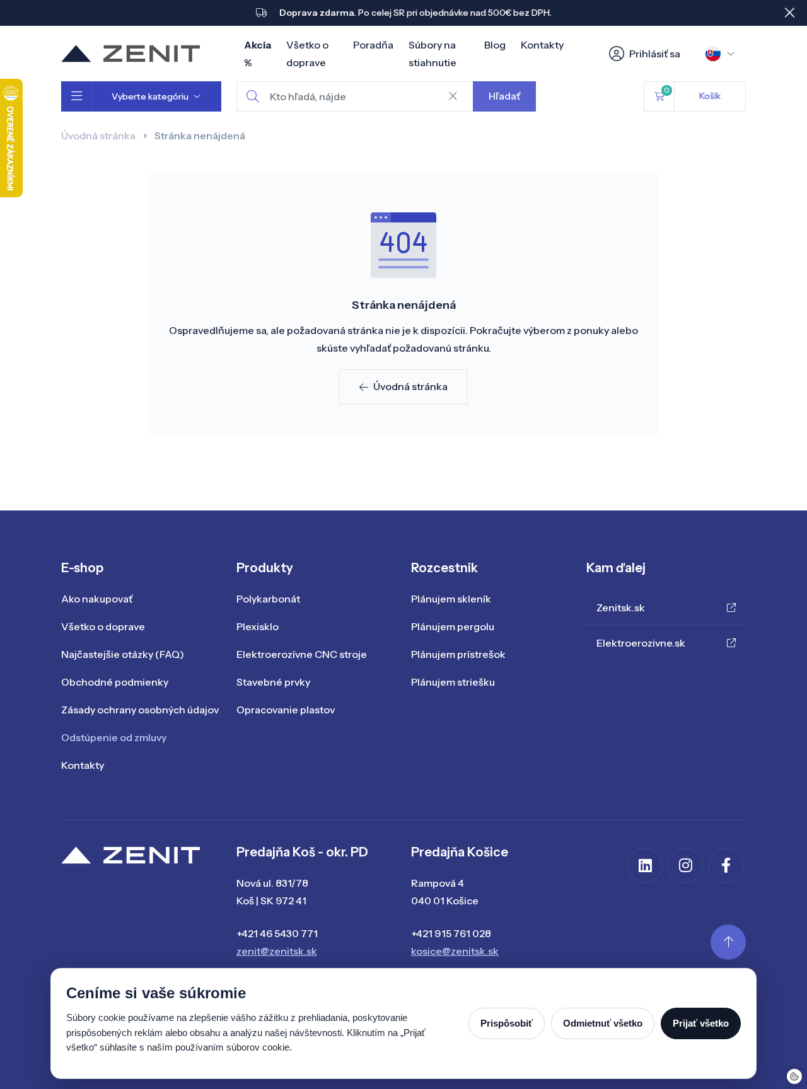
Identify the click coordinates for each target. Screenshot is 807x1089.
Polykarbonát (268, 598)
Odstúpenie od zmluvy (113, 737)
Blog (495, 44)
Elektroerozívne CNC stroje (301, 654)
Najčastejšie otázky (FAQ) (122, 654)
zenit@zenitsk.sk (276, 951)
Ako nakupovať (96, 598)
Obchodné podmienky (114, 682)
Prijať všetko (701, 1023)
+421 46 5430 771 (277, 933)
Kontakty (542, 44)
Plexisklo (257, 626)
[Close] (789, 12)
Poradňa (373, 44)
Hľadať (504, 95)
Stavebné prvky (273, 682)
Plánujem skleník (451, 598)
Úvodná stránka (98, 135)
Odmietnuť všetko (602, 1023)
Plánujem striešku (453, 682)
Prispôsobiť (506, 1023)
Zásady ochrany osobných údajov (140, 709)
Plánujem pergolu (452, 626)
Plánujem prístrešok (458, 654)
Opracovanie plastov (285, 709)
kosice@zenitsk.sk (455, 951)
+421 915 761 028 (451, 933)
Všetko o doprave (103, 626)
